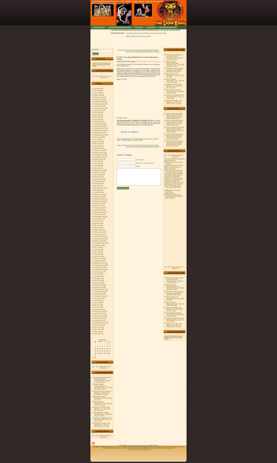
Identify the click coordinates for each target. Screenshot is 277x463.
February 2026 (99, 97)
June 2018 (97, 176)
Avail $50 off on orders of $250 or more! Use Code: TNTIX (147, 33)
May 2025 (97, 117)
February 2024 (99, 150)
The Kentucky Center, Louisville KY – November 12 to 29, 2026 (103, 414)
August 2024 (98, 137)
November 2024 (99, 130)
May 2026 (97, 90)
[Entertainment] (170, 160)
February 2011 (99, 311)
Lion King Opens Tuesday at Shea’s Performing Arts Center (138, 50)
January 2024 (99, 152)
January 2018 (99, 179)
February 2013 (99, 258)
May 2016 (97, 190)
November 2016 (99, 188)
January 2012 (99, 287)
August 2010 (98, 324)
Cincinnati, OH (144, 30)
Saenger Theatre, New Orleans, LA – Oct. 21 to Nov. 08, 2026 (102, 408)
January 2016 (99, 196)
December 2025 (99, 101)
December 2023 (99, 154)
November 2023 (99, 157)
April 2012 (97, 280)
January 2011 (98, 313)
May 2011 (97, 305)
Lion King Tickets (126, 140)
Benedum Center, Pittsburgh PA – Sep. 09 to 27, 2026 (103, 398)
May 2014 (97, 225)
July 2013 (97, 247)
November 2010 (99, 318)
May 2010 (97, 331)
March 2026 (98, 95)
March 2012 (98, 283)
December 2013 (99, 236)
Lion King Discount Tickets (143, 138)
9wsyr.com (123, 117)
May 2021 (97, 168)
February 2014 (99, 232)
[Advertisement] (138, 42)
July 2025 (97, 112)
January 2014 (99, 234)
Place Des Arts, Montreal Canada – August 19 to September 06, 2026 (102, 392)
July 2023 (97, 161)
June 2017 (97, 183)
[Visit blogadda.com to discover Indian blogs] (174, 187)
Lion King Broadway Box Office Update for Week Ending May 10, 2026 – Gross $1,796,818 (174, 143)
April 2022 (97, 165)
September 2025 (99, 108)
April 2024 (97, 146)
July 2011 (97, 300)
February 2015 (99, 207)
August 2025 (98, 110)
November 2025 (99, 104)
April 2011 (97, 307)
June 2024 (97, 141)
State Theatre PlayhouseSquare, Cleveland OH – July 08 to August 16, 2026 (103, 386)
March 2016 (98, 192)
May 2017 (97, 185)
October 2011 (98, 294)
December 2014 (99, 212)
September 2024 (99, 135)
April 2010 (97, 333)
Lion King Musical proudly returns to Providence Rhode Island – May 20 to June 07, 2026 (175, 129)
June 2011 (97, 302)
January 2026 (99, 99)
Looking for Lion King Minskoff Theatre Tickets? (142, 51)
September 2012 (99, 269)
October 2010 (98, 320)
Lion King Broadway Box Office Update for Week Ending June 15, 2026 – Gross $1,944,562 (174, 123)
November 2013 (99, 238)
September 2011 (99, 296)
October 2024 (98, 132)
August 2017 (98, 181)
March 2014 (98, 230)
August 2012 (98, 272)
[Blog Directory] (170, 168)
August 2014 (98, 218)
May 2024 (97, 143)
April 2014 (97, 227)
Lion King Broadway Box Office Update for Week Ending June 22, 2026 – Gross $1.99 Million (174, 116)
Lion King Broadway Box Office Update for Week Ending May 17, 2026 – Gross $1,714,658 (174, 136)
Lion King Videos (137, 140)
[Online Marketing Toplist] (173, 165)
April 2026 (97, 93)
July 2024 (97, 139)
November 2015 (99, 201)
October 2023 (98, 159)
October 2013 (98, 241)
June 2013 (97, 249)
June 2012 (97, 276)
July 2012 (97, 274)
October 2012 (98, 267)
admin (133, 61)
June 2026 (97, 88)
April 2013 (97, 254)
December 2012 (99, 263)
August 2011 (98, 298)
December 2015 (99, 199)
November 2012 (99, 265)
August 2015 (98, 205)
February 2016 (99, 194)
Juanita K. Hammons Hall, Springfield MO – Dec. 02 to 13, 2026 (103, 419)
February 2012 (99, 285)
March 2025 (98, 121)
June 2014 (97, 223)
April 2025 (97, 119)
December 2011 (99, 289)
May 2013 (97, 252)
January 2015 (99, 210)
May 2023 (97, 163)
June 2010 (97, 329)
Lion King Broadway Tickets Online (137, 445)
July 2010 (97, 327)
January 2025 (99, 126)
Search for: (95, 49)
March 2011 (98, 309)
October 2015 (98, 203)
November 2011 (99, 291)
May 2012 (97, 278)
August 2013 (98, 245)
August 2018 (98, 174)
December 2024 (99, 128)
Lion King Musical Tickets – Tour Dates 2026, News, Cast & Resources (128, 1)
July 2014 (97, 221)
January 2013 (99, 260)
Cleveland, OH (171, 30)
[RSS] (93, 443)
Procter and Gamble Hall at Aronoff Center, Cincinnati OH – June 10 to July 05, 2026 (102, 380)
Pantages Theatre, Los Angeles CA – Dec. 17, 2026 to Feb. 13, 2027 (102, 424)
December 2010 (99, 316)
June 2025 (97, 115)
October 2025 (98, 106)
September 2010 (99, 322)
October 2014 (98, 214)
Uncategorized (126, 138)
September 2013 (99, 243)
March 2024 (98, 148)
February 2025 (99, 124)
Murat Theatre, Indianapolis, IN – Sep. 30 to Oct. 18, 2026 (103, 403)
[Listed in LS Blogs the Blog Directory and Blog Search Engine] (174, 197)
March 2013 (98, 256)
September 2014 (99, 216)
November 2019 (99, 170)
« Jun (94, 358)
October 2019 (98, 172)
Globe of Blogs (169, 193)
